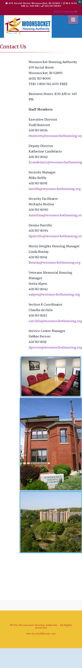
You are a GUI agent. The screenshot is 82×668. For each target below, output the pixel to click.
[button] (73, 19)
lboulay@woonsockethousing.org (54, 262)
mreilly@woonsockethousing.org (55, 189)
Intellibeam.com (45, 633)
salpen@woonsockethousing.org (54, 294)
